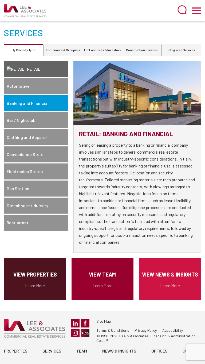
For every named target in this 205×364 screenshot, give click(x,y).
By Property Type (23, 50)
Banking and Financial (28, 103)
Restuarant (18, 222)
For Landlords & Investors (102, 50)
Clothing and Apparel (27, 137)
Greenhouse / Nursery (27, 205)
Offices (159, 350)
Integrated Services (181, 50)
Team (81, 350)
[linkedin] (75, 323)
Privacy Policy (146, 330)
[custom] (85, 333)
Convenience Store (25, 154)
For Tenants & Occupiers (63, 50)
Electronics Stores (25, 171)
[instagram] (75, 333)
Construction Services (142, 50)
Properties (15, 350)
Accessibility (172, 330)
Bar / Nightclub (21, 120)
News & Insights (119, 350)
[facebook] (85, 323)
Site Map (103, 321)
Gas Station (18, 188)
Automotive (18, 86)
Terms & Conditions (112, 330)
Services (51, 350)
